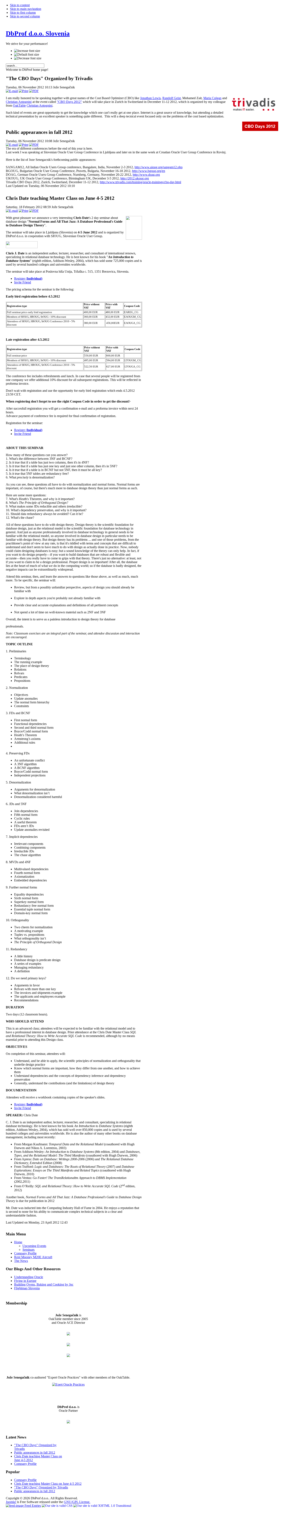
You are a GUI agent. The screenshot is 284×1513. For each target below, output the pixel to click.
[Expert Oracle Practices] (68, 1384)
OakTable (19, 105)
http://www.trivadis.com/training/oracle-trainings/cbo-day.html (140, 182)
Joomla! (11, 1502)
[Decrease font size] (27, 58)
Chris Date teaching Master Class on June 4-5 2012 (47, 1483)
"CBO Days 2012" (69, 102)
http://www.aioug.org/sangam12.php (159, 167)
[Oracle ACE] (68, 1356)
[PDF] (34, 91)
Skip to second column (25, 16)
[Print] (23, 91)
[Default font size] (26, 54)
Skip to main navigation (25, 9)
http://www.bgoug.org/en (148, 171)
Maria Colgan (212, 98)
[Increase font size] (27, 51)
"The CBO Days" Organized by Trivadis (41, 1487)
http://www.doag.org (146, 174)
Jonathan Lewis (150, 98)
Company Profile (25, 1463)
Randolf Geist (171, 98)
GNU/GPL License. (77, 1502)
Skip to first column (23, 12)
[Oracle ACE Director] (68, 1345)
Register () (28, 278)
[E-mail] (12, 91)
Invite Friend (22, 282)
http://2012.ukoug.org (134, 178)
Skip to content (20, 5)
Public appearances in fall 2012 (34, 1452)
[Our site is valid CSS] (57, 1505)
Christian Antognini (19, 102)
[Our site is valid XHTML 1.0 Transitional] (102, 1505)
